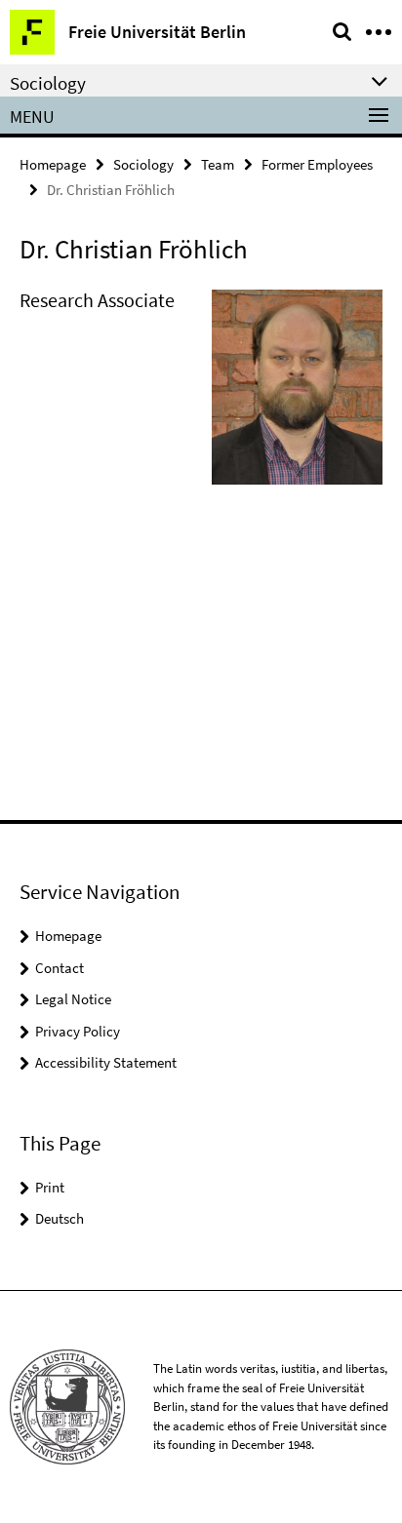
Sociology (143, 164)
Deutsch (59, 1218)
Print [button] (49, 1187)
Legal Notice (73, 999)
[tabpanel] (201, 395)
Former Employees (317, 164)
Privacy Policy (77, 1031)
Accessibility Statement (106, 1062)
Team (217, 164)
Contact (59, 967)
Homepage (53, 164)
